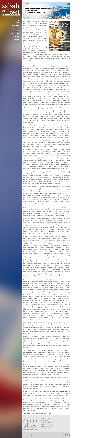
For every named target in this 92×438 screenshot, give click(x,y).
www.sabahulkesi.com (47, 429)
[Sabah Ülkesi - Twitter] (67, 435)
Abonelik (17, 42)
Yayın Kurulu (15, 36)
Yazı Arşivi (16, 28)
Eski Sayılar (15, 33)
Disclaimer (53, 435)
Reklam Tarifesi (47, 435)
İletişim (17, 39)
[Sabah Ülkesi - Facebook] (65, 435)
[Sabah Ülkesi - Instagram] (69, 435)
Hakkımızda (16, 25)
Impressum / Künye (60, 435)
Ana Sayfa (16, 23)
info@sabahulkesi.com (47, 426)
